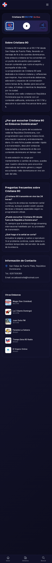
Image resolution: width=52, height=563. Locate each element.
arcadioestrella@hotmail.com (25, 277)
